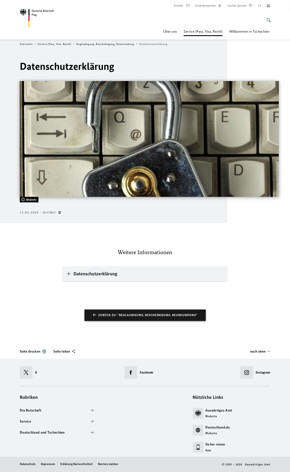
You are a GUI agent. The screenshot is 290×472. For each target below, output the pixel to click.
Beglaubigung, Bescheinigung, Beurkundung (105, 44)
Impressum (48, 464)
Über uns (170, 31)
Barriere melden (108, 464)
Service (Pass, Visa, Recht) (203, 32)
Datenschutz (27, 464)
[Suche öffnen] (267, 18)
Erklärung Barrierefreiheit (76, 464)
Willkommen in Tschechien (249, 31)
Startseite (26, 44)
